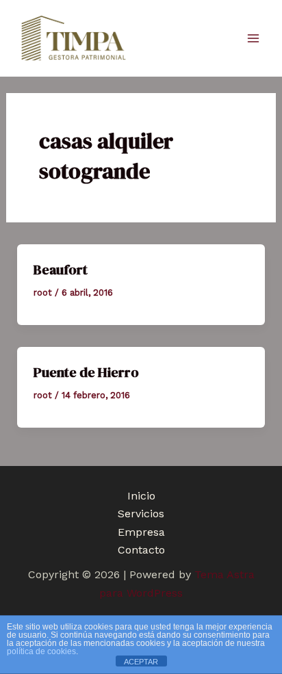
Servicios (141, 513)
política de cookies (41, 651)
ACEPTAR (141, 662)
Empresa (141, 532)
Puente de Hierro (86, 372)
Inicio (141, 495)
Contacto (141, 549)
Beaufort (61, 269)
